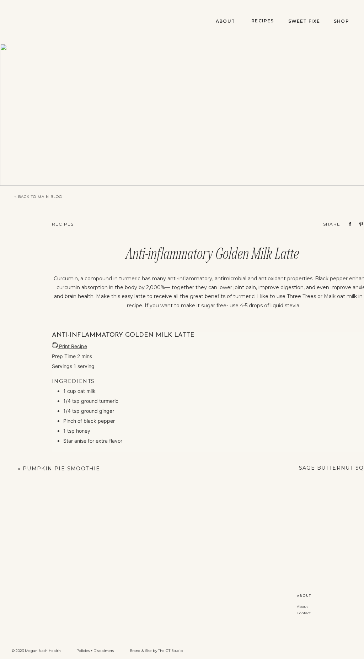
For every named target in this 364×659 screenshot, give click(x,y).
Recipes (63, 224)
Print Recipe (72, 346)
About (302, 606)
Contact (304, 613)
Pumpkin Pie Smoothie (61, 468)
